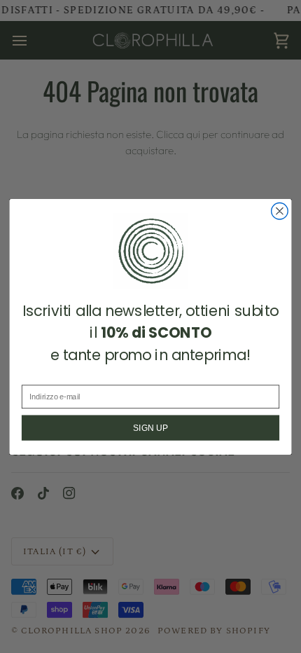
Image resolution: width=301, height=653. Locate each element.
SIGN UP (150, 427)
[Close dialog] (280, 210)
